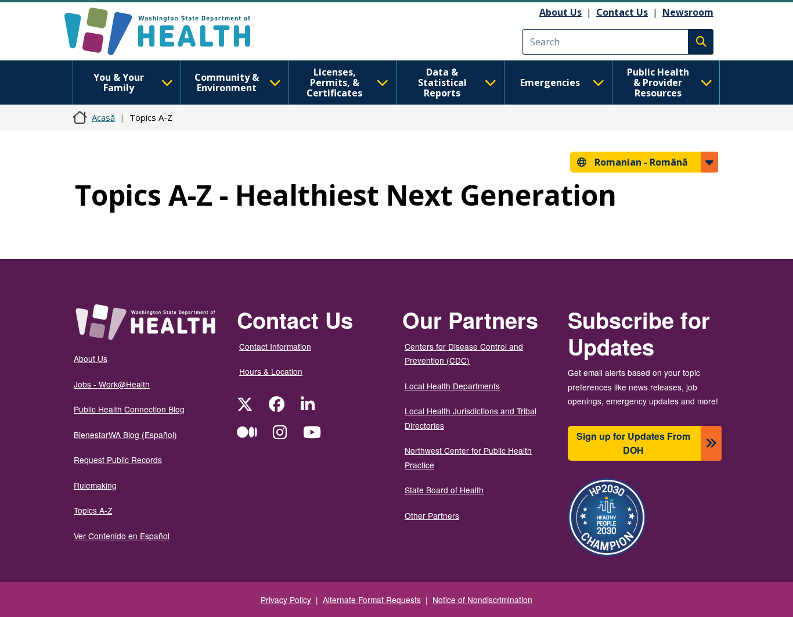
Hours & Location (270, 371)
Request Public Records (118, 459)
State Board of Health (444, 490)
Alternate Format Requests (372, 599)
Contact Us (622, 12)
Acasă (103, 117)
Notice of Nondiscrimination (482, 599)
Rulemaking (95, 485)
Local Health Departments (452, 386)
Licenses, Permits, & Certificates (334, 82)
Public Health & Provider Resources (658, 82)
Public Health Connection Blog (129, 409)
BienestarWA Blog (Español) (125, 434)
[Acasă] (167, 31)
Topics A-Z (93, 510)
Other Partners (432, 515)
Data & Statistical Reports (442, 82)
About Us (560, 12)
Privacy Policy (286, 599)
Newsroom (687, 12)
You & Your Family (118, 82)
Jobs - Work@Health (112, 384)
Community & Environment (226, 82)
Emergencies (550, 82)
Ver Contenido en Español (122, 535)
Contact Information (275, 346)
